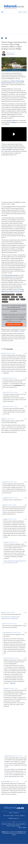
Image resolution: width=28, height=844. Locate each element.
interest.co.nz (5, 832)
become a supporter (14, 324)
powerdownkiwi (8, 632)
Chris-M (4, 353)
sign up (20, 12)
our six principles (7, 149)
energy (20, 296)
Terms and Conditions (8, 815)
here (20, 321)
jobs (18, 299)
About (10, 812)
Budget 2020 (19, 294)
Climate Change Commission (11, 275)
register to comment (19, 331)
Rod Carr (23, 299)
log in (25, 12)
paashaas (6, 497)
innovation (11, 299)
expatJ (5, 505)
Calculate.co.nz (21, 832)
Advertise (22, 815)
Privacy (17, 815)
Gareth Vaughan (11, 54)
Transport (5, 299)
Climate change (6, 296)
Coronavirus (14, 296)
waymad (5, 378)
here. (12, 340)
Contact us (16, 812)
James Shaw (5, 301)
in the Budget (12, 122)
